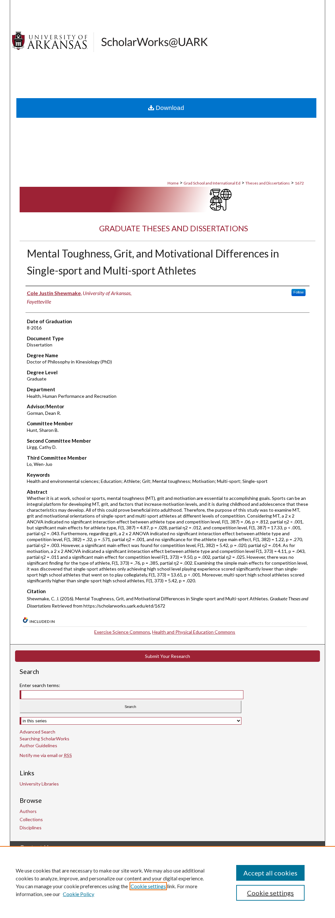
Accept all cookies (270, 873)
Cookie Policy (78, 894)
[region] (167, 882)
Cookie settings (148, 886)
